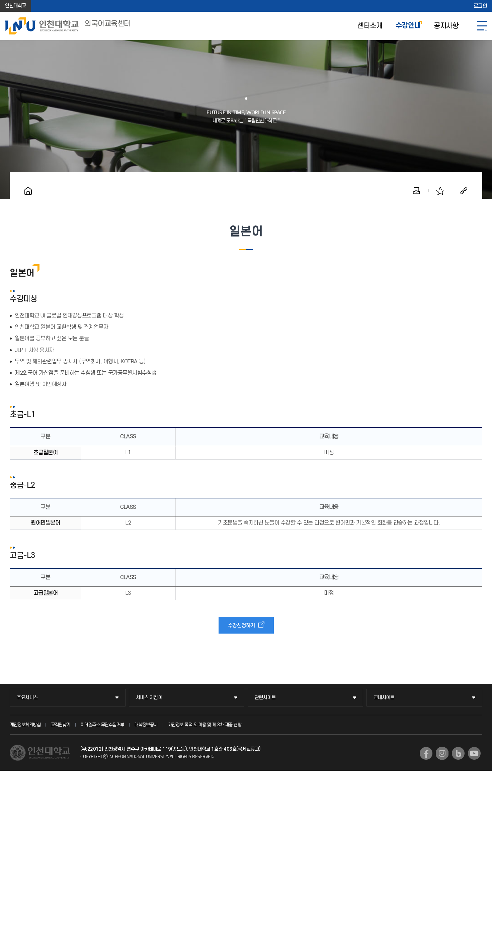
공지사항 (446, 26)
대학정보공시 (146, 724)
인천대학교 (15, 6)
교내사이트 (384, 697)
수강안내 (408, 26)
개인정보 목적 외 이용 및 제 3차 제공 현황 (205, 724)
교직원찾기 (60, 724)
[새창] (426, 753)
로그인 (480, 6)
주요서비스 (27, 697)
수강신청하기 (241, 626)
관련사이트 (265, 697)
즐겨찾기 (440, 190)
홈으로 (28, 191)
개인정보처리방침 (25, 724)
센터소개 (369, 26)
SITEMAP (482, 26)
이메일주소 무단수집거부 (102, 724)
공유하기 (464, 190)
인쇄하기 (416, 190)
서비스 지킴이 (149, 697)
